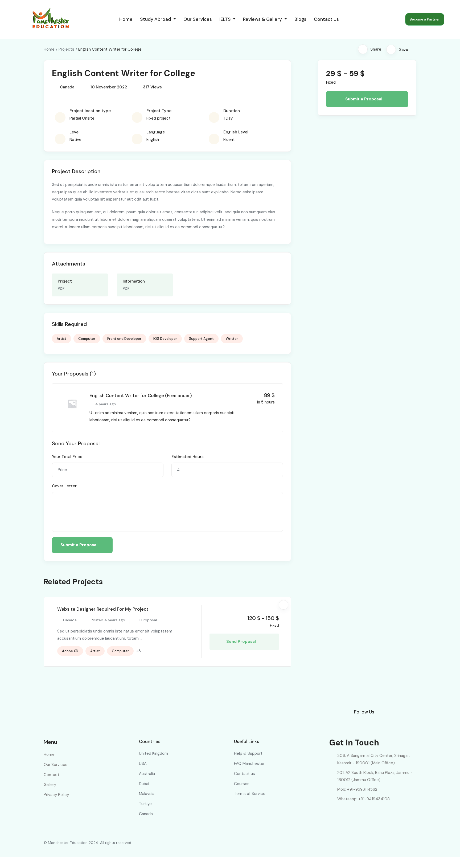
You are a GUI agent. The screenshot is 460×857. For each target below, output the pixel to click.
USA (143, 763)
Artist (61, 338)
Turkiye (145, 803)
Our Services (197, 19)
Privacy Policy (56, 794)
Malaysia (146, 793)
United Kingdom (153, 753)
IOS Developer (165, 338)
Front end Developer (124, 338)
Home (126, 19)
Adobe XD (70, 651)
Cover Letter (64, 486)
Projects (66, 49)
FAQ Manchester (249, 763)
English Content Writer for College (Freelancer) (140, 395)
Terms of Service (249, 793)
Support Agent (201, 338)
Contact (51, 774)
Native (75, 139)
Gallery (50, 784)
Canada (146, 814)
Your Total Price (67, 456)
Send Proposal (241, 641)
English (152, 139)
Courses (241, 783)
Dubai (144, 783)
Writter (232, 338)
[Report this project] (414, 49)
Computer (86, 338)
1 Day (228, 118)
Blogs (300, 19)
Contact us (326, 19)
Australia (147, 773)
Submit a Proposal (79, 545)
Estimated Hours (187, 456)
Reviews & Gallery (263, 19)
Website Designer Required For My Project (103, 609)
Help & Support (248, 753)
